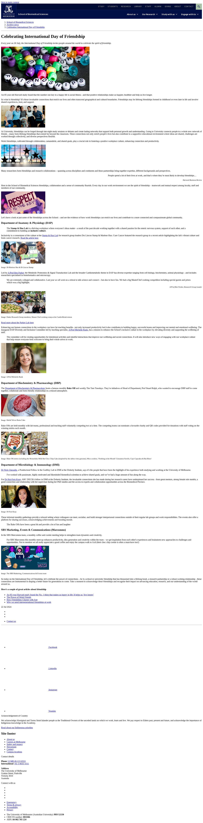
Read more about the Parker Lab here (17, 322)
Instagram (52, 690)
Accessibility (12, 807)
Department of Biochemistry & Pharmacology (25, 388)
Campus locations (14, 752)
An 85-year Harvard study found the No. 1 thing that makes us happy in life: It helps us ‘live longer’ (50, 595)
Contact (10, 749)
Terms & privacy (14, 805)
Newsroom (11, 747)
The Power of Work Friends (19, 597)
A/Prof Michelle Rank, (78, 330)
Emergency (12, 802)
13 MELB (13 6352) (17, 761)
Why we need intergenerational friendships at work (29, 602)
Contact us (11, 621)
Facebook (52, 647)
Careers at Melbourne (16, 742)
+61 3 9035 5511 (21, 763)
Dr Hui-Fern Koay (13, 479)
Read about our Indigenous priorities (17, 727)
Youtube (52, 711)
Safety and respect (15, 744)
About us (11, 739)
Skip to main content (10, 2)
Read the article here (29, 238)
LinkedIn (52, 668)
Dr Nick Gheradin (9, 470)
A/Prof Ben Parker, (16, 273)
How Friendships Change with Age (22, 600)
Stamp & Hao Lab (50, 235)
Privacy (10, 810)
